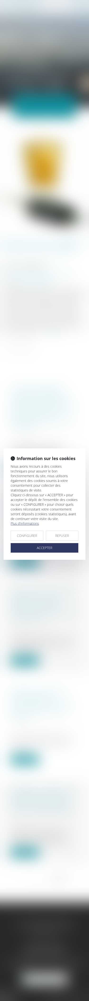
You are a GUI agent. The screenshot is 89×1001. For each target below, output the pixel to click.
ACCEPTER (44, 547)
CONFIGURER (27, 535)
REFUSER (62, 535)
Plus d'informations (25, 523)
